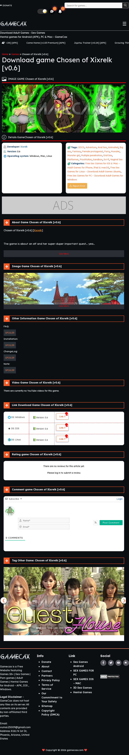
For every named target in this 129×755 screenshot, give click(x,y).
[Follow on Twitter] (111, 663)
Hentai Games (82, 692)
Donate (7, 5)
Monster (115, 151)
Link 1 (62, 416)
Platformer (73, 159)
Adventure (91, 147)
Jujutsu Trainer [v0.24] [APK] (64, 42)
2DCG (81, 147)
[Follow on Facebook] (103, 663)
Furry (107, 151)
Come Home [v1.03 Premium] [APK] (19, 42)
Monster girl (73, 155)
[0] (52, 11)
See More (64, 253)
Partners (47, 675)
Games (15, 54)
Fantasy (76, 151)
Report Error (79, 185)
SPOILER (9, 332)
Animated (113, 147)
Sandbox (97, 159)
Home (5, 54)
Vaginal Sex (116, 159)
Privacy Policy (51, 680)
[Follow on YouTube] (118, 663)
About (45, 666)
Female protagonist (92, 151)
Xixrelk (24, 146)
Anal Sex (102, 147)
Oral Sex (107, 155)
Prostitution (86, 159)
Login (119, 498)
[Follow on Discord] (126, 663)
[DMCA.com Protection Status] (109, 676)
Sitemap (47, 706)
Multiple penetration (91, 155)
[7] (60, 11)
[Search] (125, 5)
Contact (47, 671)
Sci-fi (106, 159)
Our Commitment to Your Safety (52, 697)
